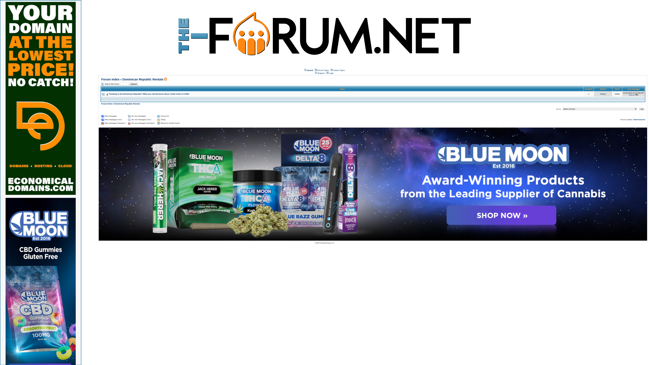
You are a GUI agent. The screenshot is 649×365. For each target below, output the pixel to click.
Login (331, 73)
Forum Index (110, 79)
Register (320, 73)
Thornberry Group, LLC (327, 243)
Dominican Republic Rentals (142, 79)
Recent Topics (323, 70)
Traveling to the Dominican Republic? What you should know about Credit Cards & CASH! (149, 94)
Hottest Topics (339, 70)
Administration (639, 119)
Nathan (603, 94)
